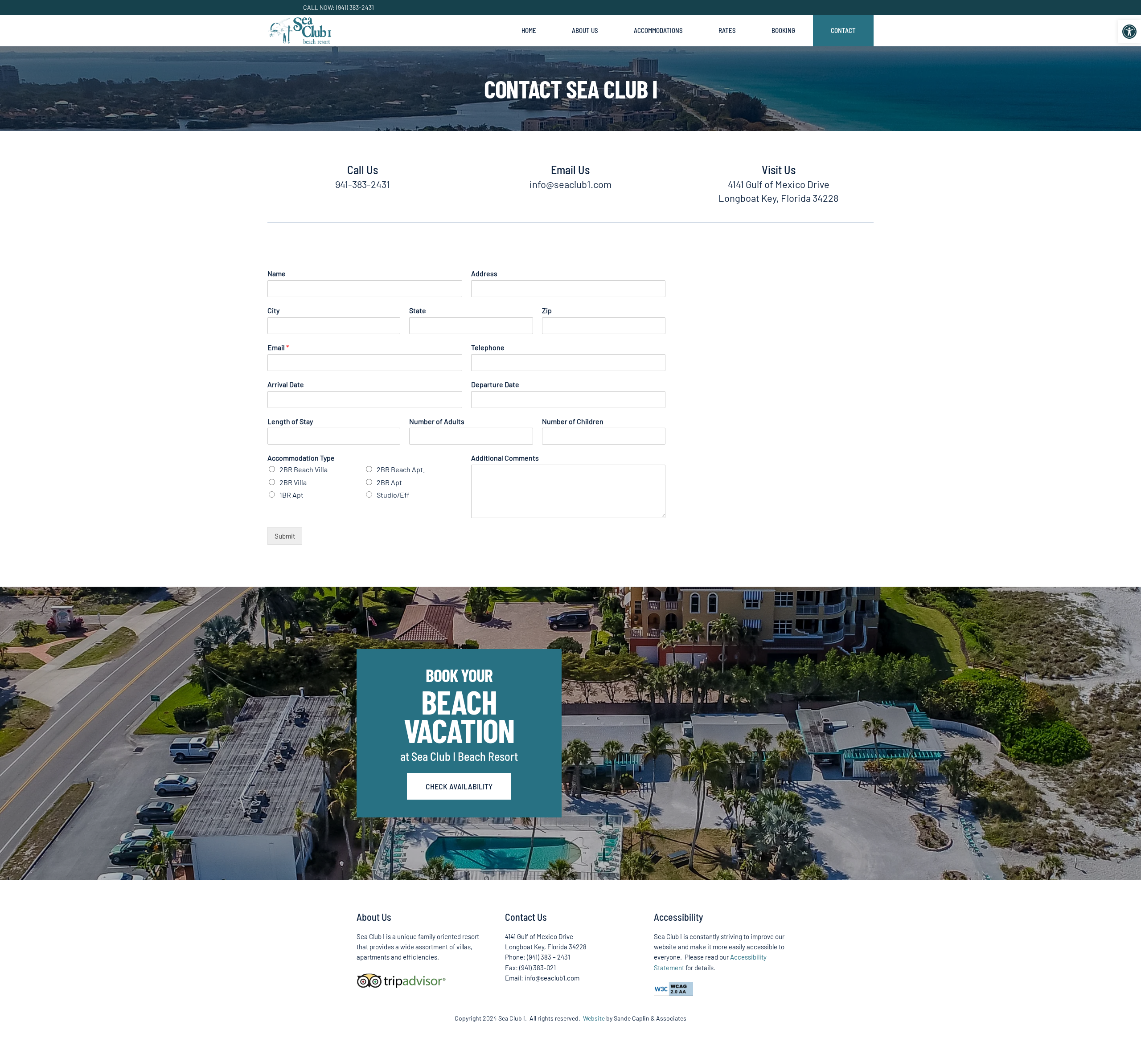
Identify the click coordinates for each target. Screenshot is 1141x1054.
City (273, 310)
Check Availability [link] (459, 786)
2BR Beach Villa (303, 469)
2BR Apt (389, 482)
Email (278, 347)
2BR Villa (293, 482)
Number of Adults (436, 421)
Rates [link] (727, 30)
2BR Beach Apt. (401, 469)
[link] (1129, 31)
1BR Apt (291, 494)
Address (484, 273)
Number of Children (572, 421)
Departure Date (495, 384)
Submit (285, 536)
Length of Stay (290, 421)
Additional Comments (505, 457)
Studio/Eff (393, 494)
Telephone (488, 347)
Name (276, 273)
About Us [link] (585, 30)
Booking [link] (783, 30)
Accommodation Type (301, 457)
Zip (547, 310)
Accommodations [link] (658, 30)
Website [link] (594, 1018)
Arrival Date (285, 384)
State (417, 310)
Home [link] (528, 30)
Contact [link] (843, 30)
